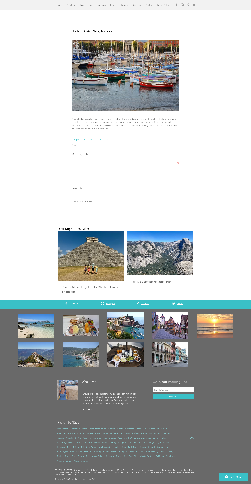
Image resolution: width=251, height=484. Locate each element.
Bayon (158, 442)
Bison (123, 447)
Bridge (60, 456)
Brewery (169, 451)
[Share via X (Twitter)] (80, 154)
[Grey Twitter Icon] (194, 5)
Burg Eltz (128, 456)
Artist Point (71, 438)
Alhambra (129, 428)
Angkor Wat (88, 433)
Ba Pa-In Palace (160, 438)
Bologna (123, 451)
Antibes (135, 433)
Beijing (76, 447)
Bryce (67, 456)
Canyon (84, 460)
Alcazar (120, 428)
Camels (60, 460)
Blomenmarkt (162, 447)
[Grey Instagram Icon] (182, 5)
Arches (167, 433)
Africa (84, 428)
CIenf (136, 456)
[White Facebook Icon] (66, 303)
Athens (92, 438)
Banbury (112, 442)
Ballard (78, 442)
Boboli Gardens (110, 451)
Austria (112, 438)
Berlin (116, 447)
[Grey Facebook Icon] (176, 5)
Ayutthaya (122, 438)
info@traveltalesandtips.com (66, 474)
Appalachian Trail (148, 433)
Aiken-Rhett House (97, 428)
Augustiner (102, 438)
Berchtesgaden (105, 447)
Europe (75, 139)
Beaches (61, 447)
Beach (166, 442)
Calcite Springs (147, 456)
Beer (69, 447)
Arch (160, 433)
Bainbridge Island (65, 442)
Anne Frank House (103, 433)
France (83, 139)
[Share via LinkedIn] (87, 154)
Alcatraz (111, 428)
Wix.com (95, 479)
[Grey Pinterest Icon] (188, 5)
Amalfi (138, 428)
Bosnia (131, 451)
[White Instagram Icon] (102, 303)
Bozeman (140, 451)
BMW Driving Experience (139, 438)
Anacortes (61, 433)
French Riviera (95, 139)
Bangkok (122, 442)
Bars (140, 442)
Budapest (110, 456)
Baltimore (87, 442)
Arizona (60, 438)
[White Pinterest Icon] (138, 303)
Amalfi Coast (149, 428)
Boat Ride (88, 451)
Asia (79, 438)
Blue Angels (62, 451)
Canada (69, 460)
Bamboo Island (100, 442)
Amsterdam (161, 428)
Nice (106, 139)
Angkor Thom (74, 433)
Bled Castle (133, 447)
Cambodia (170, 456)
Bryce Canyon (78, 456)
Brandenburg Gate (155, 451)
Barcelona (132, 442)
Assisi (85, 438)
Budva (119, 456)
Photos (75, 145)
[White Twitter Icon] (173, 303)
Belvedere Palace (88, 447)
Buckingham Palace (95, 456)
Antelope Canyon (122, 433)
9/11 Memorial (63, 428)
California (160, 456)
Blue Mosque (76, 451)
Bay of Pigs (149, 442)
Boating (97, 451)
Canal (76, 460)
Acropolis (76, 428)
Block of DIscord (147, 447)
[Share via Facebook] (73, 154)
